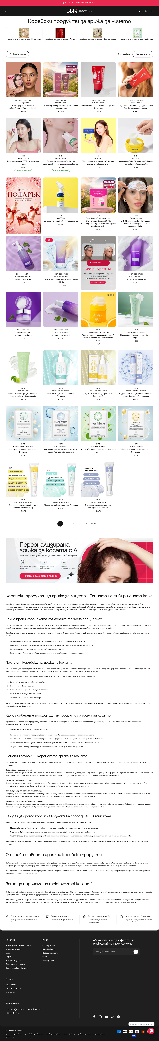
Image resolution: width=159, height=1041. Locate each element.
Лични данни (48, 961)
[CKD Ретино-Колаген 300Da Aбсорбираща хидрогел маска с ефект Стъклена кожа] (98, 195)
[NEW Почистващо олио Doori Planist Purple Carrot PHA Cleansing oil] (23, 253)
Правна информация (11, 1037)
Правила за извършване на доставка (80, 1034)
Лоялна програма (13, 949)
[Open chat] (151, 1031)
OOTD (98, 330)
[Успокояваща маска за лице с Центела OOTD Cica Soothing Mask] (98, 423)
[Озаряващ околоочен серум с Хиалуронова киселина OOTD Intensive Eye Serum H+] (98, 479)
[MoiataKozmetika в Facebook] (94, 1016)
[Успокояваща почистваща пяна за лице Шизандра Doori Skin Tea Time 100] (98, 80)
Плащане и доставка (15, 964)
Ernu (136, 215)
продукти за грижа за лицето (85, 715)
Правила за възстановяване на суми (16, 1034)
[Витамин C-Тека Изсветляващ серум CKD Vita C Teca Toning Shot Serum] (61, 195)
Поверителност (50, 953)
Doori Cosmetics (98, 100)
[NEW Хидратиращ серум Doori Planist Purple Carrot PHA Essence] (61, 309)
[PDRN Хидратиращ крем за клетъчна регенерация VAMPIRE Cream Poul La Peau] (61, 80)
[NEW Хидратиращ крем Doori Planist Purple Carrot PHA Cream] (23, 309)
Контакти (10, 992)
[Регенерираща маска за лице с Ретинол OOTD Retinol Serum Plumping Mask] (23, 423)
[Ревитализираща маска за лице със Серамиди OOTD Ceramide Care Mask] (135, 423)
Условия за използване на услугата (57, 1034)
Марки (8, 957)
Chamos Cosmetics (23, 100)
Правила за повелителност (37, 1034)
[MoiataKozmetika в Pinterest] (118, 1016)
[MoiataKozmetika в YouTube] (106, 1016)
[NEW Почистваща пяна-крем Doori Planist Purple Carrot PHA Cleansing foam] (135, 253)
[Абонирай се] (136, 952)
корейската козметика (47, 619)
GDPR (44, 957)
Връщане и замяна (14, 961)
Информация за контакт (99, 1034)
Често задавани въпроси (17, 968)
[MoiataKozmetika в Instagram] (100, 1016)
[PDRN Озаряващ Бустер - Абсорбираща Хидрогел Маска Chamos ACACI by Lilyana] (23, 80)
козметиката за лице (36, 863)
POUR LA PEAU (60, 100)
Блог (8, 953)
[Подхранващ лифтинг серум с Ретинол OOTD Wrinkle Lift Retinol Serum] (61, 367)
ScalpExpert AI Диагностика (18, 946)
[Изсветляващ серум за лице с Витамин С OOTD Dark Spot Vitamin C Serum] (98, 367)
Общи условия (48, 946)
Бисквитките (48, 949)
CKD (23, 156)
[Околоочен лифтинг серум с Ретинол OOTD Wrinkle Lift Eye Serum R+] (61, 479)
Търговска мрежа (13, 989)
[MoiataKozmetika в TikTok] (112, 1016)
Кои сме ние (11, 985)
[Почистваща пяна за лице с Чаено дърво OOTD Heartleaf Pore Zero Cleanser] (135, 309)
